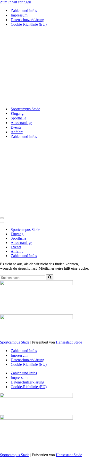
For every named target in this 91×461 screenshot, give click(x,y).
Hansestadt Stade (69, 342)
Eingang (17, 113)
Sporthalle (18, 118)
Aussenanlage (21, 123)
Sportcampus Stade (25, 109)
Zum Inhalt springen (15, 2)
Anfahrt (17, 132)
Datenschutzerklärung (27, 20)
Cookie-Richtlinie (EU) (29, 24)
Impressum (19, 15)
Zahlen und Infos (24, 10)
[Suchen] (49, 277)
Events (16, 127)
